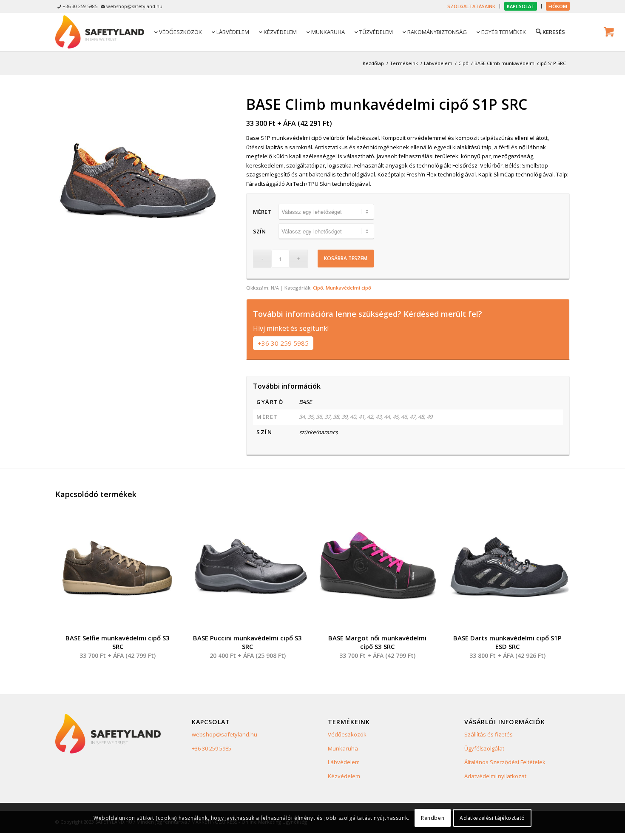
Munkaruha (343, 748)
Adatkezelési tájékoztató (492, 818)
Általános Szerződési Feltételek (504, 762)
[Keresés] (549, 31)
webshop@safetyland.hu (224, 734)
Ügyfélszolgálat (484, 748)
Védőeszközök (347, 734)
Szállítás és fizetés (488, 734)
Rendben (432, 818)
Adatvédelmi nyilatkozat (495, 776)
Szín (259, 231)
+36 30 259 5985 (283, 343)
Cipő (318, 287)
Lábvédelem (344, 762)
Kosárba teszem (345, 258)
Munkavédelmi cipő (348, 287)
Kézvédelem (344, 776)
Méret (262, 212)
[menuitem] (471, 6)
